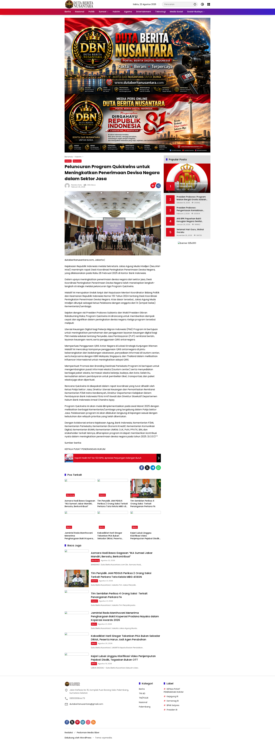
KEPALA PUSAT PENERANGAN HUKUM (173, 690)
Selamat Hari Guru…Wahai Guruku (190, 231)
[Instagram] (88, 722)
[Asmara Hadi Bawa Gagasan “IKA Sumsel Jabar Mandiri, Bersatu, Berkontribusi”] (80, 488)
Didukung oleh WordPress (78, 737)
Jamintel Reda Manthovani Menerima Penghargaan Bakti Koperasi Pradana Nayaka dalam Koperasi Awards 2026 (80, 536)
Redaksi (69, 732)
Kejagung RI (172, 696)
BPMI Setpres (173, 705)
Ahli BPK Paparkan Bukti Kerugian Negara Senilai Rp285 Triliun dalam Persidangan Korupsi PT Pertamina (189, 220)
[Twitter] (147, 467)
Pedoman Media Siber (88, 732)
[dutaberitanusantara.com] (79, 4)
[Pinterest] (77, 722)
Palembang (144, 706)
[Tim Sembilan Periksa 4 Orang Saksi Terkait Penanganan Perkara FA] (145, 488)
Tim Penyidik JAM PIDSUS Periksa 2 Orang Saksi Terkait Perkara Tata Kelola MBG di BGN (112, 503)
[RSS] (93, 722)
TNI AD (142, 693)
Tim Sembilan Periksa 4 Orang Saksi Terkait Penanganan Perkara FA (142, 503)
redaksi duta (76, 185)
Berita (69, 527)
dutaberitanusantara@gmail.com (86, 704)
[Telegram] (152, 467)
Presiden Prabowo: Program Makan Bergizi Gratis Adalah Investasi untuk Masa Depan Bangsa (191, 198)
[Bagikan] (158, 185)
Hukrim (68, 161)
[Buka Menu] (208, 4)
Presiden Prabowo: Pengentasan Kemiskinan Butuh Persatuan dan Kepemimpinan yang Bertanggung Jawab (190, 209)
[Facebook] (141, 467)
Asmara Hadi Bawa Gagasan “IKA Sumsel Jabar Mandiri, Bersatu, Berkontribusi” (80, 503)
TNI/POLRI (143, 697)
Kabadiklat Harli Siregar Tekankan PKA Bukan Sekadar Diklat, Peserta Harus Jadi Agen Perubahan (112, 536)
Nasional (77, 161)
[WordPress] (82, 722)
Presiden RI (172, 709)
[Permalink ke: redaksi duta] (68, 185)
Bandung (70, 495)
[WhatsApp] (158, 467)
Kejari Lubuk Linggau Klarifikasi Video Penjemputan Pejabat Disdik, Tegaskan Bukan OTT (145, 536)
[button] (195, 4)
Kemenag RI (173, 700)
